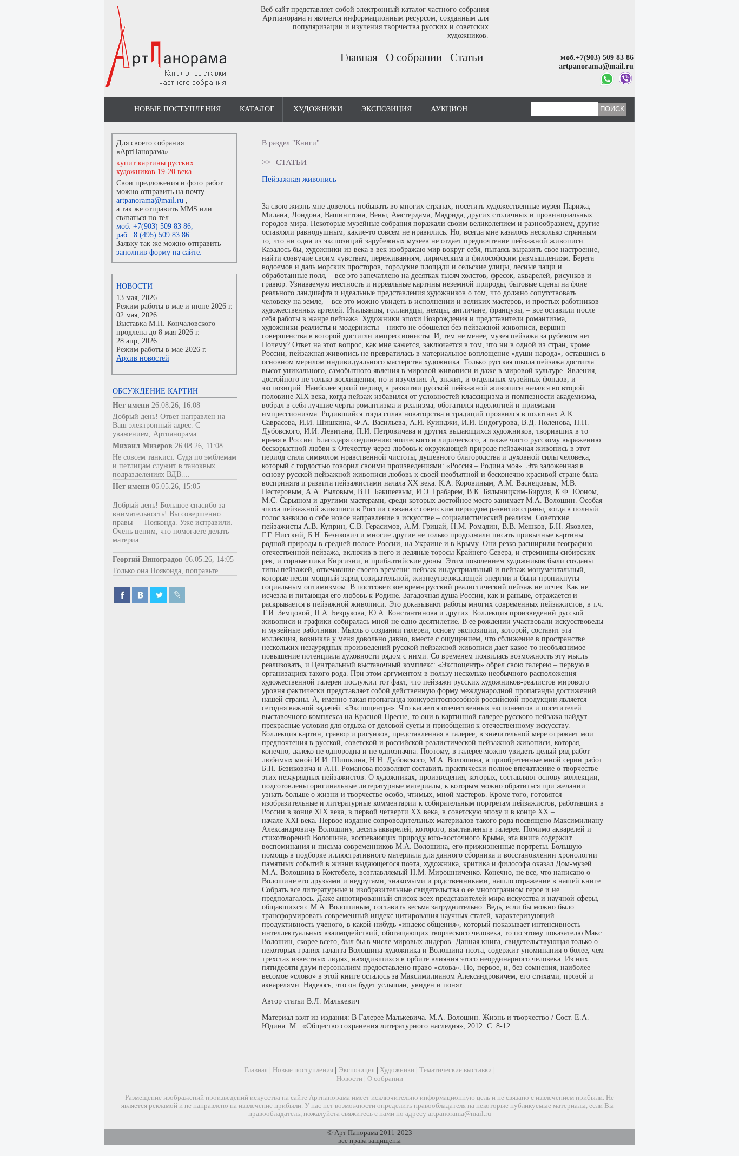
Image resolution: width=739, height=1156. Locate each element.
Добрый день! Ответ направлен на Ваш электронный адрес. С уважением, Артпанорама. (169, 425)
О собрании (414, 57)
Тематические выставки (455, 1070)
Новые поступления (177, 109)
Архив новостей (142, 358)
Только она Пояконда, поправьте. (166, 571)
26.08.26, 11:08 (199, 446)
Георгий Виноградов (148, 559)
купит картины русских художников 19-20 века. (155, 167)
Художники (317, 109)
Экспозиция (386, 109)
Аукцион (449, 109)
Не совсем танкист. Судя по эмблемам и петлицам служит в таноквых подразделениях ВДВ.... (174, 466)
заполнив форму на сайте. (159, 252)
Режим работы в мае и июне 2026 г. (174, 306)
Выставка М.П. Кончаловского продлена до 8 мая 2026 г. (165, 328)
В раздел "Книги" (291, 143)
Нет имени (131, 405)
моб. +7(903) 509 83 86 (153, 226)
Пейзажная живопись (299, 178)
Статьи (466, 57)
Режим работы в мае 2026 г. (161, 350)
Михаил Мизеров (143, 446)
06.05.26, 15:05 (175, 486)
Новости (134, 286)
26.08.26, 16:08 (175, 405)
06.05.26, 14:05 (209, 559)
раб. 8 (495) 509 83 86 (152, 235)
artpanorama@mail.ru (149, 200)
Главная (359, 57)
